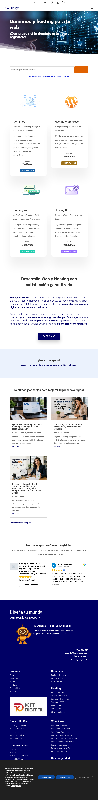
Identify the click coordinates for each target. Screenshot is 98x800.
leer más (15, 446)
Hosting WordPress (59, 725)
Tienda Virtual (16, 738)
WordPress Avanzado (60, 732)
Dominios (58, 433)
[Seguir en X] (77, 660)
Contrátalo (26, 171)
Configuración (16, 786)
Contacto (37, 3)
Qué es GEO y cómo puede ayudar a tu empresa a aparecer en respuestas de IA (28, 426)
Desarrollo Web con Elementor (63, 748)
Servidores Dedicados (60, 699)
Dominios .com (57, 678)
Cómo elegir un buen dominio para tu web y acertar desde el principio (68, 426)
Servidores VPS (57, 702)
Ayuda (12, 682)
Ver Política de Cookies (20, 779)
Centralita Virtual (17, 759)
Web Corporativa (17, 735)
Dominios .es (56, 682)
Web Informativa (17, 729)
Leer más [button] (55, 585)
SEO (39, 433)
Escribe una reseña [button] (30, 585)
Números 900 (15, 752)
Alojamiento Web (58, 692)
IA (25, 433)
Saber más (49, 336)
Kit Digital (14, 691)
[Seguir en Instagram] (81, 660)
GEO (22, 433)
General (15, 433)
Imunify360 (56, 705)
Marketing (31, 433)
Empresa (13, 675)
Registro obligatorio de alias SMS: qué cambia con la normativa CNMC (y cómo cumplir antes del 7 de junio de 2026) (26, 488)
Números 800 (15, 749)
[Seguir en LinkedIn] (86, 660)
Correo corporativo (59, 696)
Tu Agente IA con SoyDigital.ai (52, 625)
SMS (22, 497)
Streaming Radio (58, 712)
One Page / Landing (18, 725)
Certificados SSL (58, 709)
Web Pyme (14, 732)
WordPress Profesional (60, 729)
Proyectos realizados (60, 751)
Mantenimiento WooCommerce (64, 738)
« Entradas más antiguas (20, 523)
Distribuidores (15, 688)
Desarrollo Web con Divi (61, 745)
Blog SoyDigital (16, 678)
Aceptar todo (46, 777)
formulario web (81, 656)
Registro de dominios (60, 675)
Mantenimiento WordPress (62, 735)
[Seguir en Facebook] (72, 660)
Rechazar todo (64, 777)
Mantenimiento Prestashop (62, 742)
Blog (46, 3)
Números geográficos (19, 756)
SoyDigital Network (20, 297)
